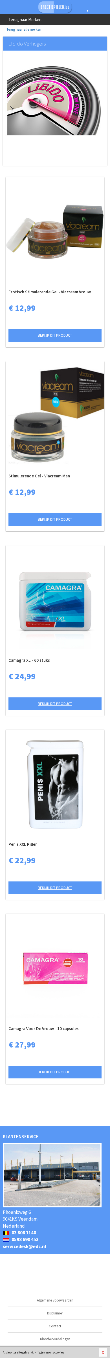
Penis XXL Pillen (23, 844)
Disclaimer (55, 1313)
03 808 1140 (23, 1233)
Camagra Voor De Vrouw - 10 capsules (43, 1028)
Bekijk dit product (55, 335)
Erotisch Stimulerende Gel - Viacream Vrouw (49, 291)
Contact (55, 1326)
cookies (59, 1352)
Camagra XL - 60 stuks (29, 660)
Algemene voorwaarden (55, 1300)
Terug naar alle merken (23, 29)
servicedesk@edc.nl (24, 1246)
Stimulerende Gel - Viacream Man (39, 476)
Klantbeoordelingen (55, 1339)
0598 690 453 (25, 1239)
